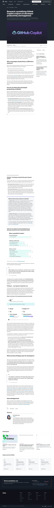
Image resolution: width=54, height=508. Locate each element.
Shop (45, 499)
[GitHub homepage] (3, 1)
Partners (29, 495)
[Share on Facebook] (44, 45)
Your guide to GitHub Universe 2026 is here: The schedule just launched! (27, 445)
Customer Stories (22, 498)
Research (16, 7)
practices (17, 391)
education (26, 390)
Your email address (34, 480)
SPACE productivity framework (17, 100)
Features (21, 494)
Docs (36, 494)
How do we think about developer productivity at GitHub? (17, 88)
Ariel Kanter (21, 451)
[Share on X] (43, 45)
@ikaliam (14, 416)
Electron (29, 498)
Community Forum (38, 495)
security (29, 390)
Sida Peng (20, 404)
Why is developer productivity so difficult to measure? (20, 62)
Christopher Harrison (39, 63)
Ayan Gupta (37, 76)
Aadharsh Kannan (27, 404)
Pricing (21, 499)
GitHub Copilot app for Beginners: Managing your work (41, 57)
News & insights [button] (35, 4)
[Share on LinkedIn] (46, 45)
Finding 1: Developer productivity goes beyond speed (19, 178)
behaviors (22, 391)
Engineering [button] (18, 4)
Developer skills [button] (10, 4)
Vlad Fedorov (4, 449)
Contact (37, 499)
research (16, 408)
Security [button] (49, 4)
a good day (15, 76)
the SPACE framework (21, 261)
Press (45, 498)
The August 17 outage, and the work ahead (9, 445)
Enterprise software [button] (26, 4)
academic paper (15, 224)
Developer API (30, 494)
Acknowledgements (13, 398)
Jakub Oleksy (38, 449)
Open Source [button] (43, 4)
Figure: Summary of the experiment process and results (19, 296)
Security (21, 495)
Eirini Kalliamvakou (16, 415)
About (45, 494)
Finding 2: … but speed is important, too (17, 286)
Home (7, 7)
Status (37, 498)
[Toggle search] (30, 1)
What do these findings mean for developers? (20, 356)
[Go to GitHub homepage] (4, 493)
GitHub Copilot (12, 408)
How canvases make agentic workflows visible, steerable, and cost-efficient (41, 68)
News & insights (12, 7)
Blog (6, 1)
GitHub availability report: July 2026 (43, 444)
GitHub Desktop (30, 499)
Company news (5, 443)
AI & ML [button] (4, 4)
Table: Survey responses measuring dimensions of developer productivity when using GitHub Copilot (18, 229)
